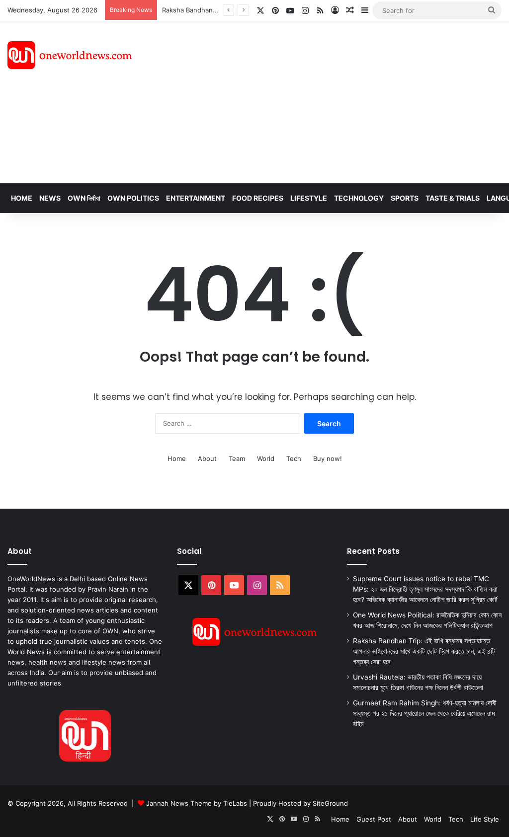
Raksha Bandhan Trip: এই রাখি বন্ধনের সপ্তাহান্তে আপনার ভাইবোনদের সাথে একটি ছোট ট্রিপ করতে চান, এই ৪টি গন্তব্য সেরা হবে (424, 651)
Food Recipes (257, 198)
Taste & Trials (452, 198)
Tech (293, 458)
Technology (359, 198)
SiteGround (330, 803)
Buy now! (327, 458)
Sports (405, 198)
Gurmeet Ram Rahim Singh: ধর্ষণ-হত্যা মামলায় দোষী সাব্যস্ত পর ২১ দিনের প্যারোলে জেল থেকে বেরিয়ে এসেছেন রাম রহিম (425, 713)
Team (237, 458)
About (207, 458)
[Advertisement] (343, 100)
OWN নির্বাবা (84, 198)
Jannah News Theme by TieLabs (196, 803)
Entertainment (195, 198)
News (50, 198)
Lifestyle (308, 198)
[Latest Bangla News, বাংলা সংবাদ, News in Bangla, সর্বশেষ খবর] (69, 55)
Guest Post (373, 819)
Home (21, 198)
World (265, 458)
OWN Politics (133, 198)
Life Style (484, 819)
